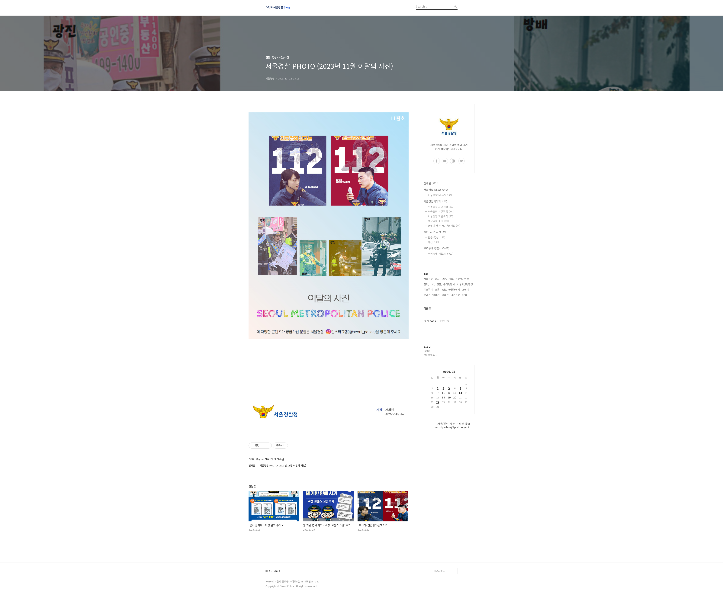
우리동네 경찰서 (436, 248)
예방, (467, 279)
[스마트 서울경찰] (286, 8)
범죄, (437, 279)
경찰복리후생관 (442, 565)
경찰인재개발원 (442, 535)
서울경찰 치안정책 (441, 207)
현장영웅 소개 (438, 221)
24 (437, 402)
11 (443, 393)
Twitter (444, 321)
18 (443, 397)
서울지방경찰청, (465, 284)
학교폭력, (428, 289)
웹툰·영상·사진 (435, 232)
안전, (444, 279)
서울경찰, (428, 279)
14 (460, 393)
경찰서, (459, 279)
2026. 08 (449, 372)
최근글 (427, 308)
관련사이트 (439, 571)
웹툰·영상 (436, 237)
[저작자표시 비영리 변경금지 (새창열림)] (293, 445)
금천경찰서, (454, 289)
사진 (433, 242)
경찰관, (445, 295)
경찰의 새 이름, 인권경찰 (444, 225)
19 (449, 397)
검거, (426, 284)
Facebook (430, 321)
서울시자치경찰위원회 (445, 523)
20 (454, 397)
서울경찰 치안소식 (440, 216)
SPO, (465, 295)
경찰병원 (438, 553)
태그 (267, 571)
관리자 (277, 571)
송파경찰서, (449, 284)
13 (454, 393)
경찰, (439, 284)
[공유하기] (262, 445)
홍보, (444, 289)
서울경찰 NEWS (436, 190)
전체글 (431, 183)
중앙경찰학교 (440, 541)
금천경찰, (456, 295)
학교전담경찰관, (432, 295)
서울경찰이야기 (435, 201)
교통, (437, 289)
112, (432, 284)
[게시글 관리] (267, 445)
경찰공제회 (439, 559)
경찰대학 (438, 529)
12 (449, 393)
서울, (451, 279)
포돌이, (466, 289)
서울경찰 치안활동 (441, 211)
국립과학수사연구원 (444, 547)
